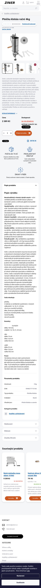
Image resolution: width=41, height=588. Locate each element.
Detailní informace (8, 113)
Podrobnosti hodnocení (28, 24)
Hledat (36, 8)
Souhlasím (20, 583)
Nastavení (20, 576)
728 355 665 (10, 529)
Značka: (6, 29)
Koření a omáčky (7, 550)
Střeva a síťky (6, 547)
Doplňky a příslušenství (16, 413)
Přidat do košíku (21, 133)
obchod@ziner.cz (12, 525)
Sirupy (4, 560)
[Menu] (38, 2)
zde (28, 571)
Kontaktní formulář (12, 536)
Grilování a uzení (7, 554)
